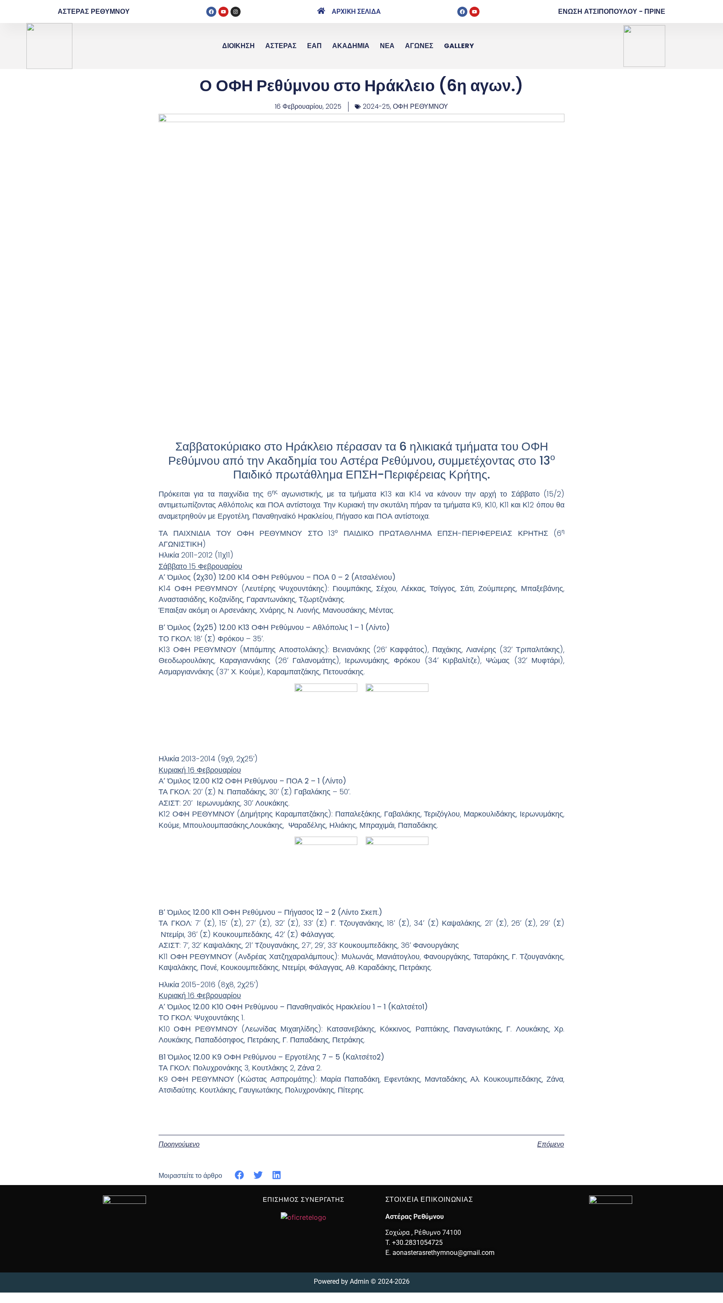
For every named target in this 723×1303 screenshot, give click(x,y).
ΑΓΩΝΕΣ (419, 46)
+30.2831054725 (417, 1243)
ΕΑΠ (314, 46)
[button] (239, 1175)
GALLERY (459, 46)
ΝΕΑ (387, 46)
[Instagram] (236, 12)
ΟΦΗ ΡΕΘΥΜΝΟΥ (420, 106)
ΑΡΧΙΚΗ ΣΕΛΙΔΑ (356, 11)
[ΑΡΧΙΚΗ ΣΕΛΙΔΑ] (321, 11)
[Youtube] (223, 12)
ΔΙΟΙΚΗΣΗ (238, 46)
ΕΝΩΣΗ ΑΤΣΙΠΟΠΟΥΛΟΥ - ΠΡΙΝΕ (611, 11)
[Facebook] (211, 12)
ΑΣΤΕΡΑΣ (281, 46)
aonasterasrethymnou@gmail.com (443, 1253)
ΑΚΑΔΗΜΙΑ (350, 46)
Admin (359, 1281)
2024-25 (376, 106)
